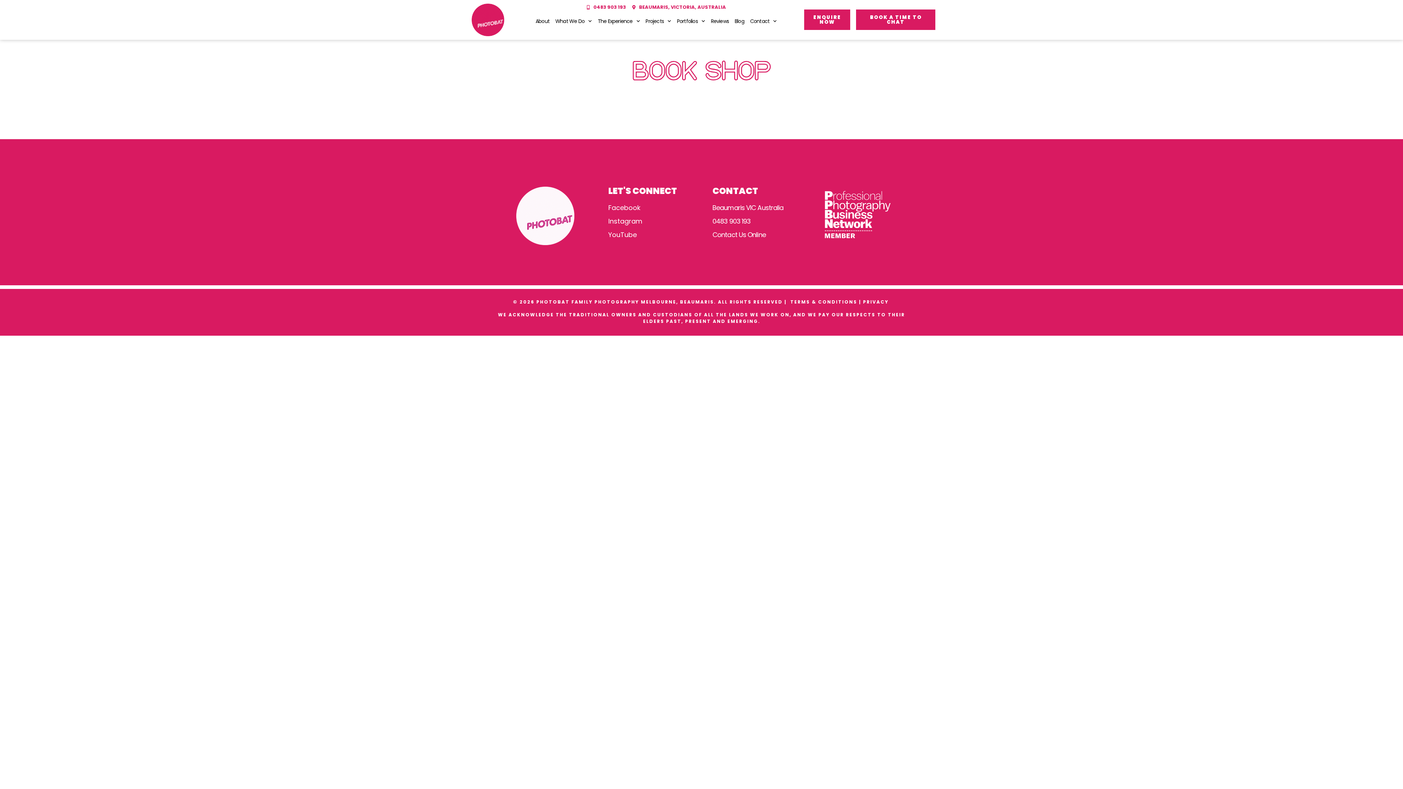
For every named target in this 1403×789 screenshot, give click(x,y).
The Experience (615, 21)
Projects (655, 21)
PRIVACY (876, 302)
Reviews (720, 21)
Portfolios (687, 21)
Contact (759, 21)
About (543, 21)
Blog (739, 21)
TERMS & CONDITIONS (823, 302)
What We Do (570, 21)
